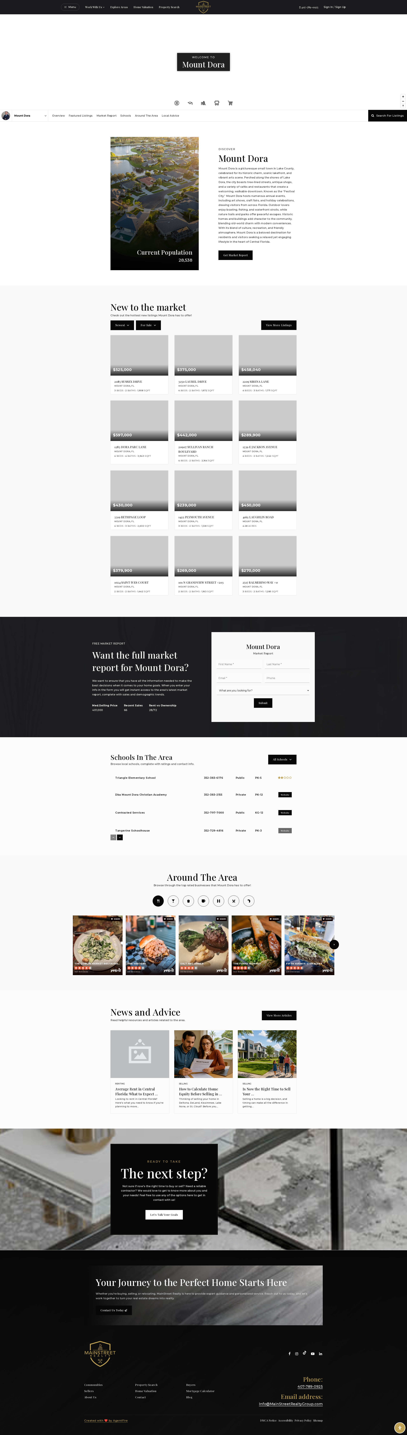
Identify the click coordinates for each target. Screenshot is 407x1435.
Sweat (218, 901)
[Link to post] (139, 1054)
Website (285, 794)
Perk (203, 901)
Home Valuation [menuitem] (143, 7)
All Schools (280, 759)
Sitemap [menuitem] (318, 1420)
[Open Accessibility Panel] (399, 1427)
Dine (158, 901)
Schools (125, 115)
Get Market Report (235, 255)
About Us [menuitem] (90, 1397)
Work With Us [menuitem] (93, 7)
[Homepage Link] (203, 6)
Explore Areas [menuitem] (119, 7)
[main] (203, 632)
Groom (233, 901)
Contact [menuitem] (140, 1397)
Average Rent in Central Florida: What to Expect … (136, 1091)
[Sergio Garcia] (6, 115)
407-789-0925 (309, 7)
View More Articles (279, 1015)
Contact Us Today (112, 1310)
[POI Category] (177, 103)
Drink (173, 901)
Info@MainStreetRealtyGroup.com (291, 1404)
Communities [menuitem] (93, 1384)
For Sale (146, 325)
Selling (183, 1083)
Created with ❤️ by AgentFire (106, 1420)
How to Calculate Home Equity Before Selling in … (200, 1091)
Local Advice (170, 115)
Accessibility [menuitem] (285, 1420)
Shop (188, 901)
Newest (120, 325)
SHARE (116, 919)
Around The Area (146, 115)
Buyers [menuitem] (191, 1384)
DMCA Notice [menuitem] (268, 1420)
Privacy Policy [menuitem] (303, 1420)
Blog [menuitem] (189, 1397)
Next (334, 944)
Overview (58, 115)
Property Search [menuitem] (169, 7)
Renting (120, 1083)
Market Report (107, 115)
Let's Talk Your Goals (164, 1214)
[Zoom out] (403, 101)
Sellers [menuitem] (89, 1391)
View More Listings (279, 325)
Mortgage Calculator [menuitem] (200, 1391)
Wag (248, 901)
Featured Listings (81, 115)
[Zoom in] (403, 96)
